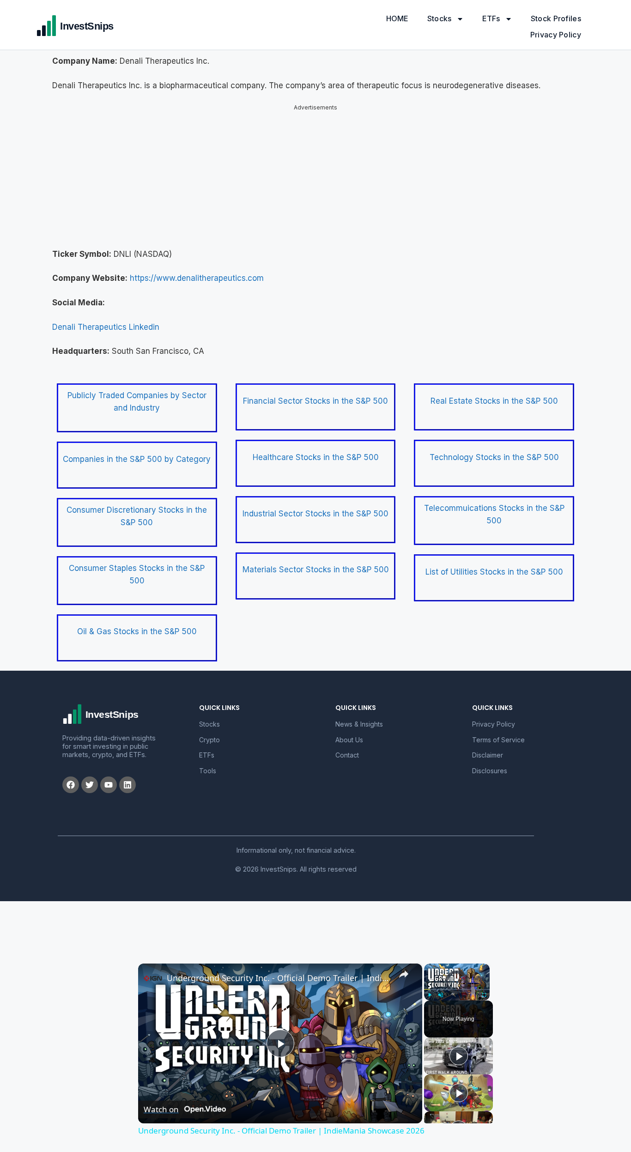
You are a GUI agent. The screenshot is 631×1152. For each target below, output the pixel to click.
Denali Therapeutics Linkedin (105, 319)
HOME (397, 18)
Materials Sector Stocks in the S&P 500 (316, 561)
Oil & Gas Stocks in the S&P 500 (137, 623)
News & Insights (359, 716)
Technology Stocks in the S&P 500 (494, 449)
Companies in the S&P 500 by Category (137, 451)
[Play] (429, 987)
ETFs (491, 18)
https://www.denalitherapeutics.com (197, 270)
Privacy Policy (555, 34)
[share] (403, 966)
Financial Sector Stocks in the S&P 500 (315, 393)
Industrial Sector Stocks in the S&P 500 (315, 505)
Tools (207, 763)
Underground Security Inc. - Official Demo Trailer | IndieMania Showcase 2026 (279, 970)
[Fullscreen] (484, 987)
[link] (153, 970)
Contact (347, 747)
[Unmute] (440, 987)
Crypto (209, 732)
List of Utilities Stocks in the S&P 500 (494, 564)
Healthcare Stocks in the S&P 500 (316, 449)
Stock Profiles (556, 18)
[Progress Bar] (457, 981)
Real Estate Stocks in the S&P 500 (494, 393)
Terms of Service (498, 732)
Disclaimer (487, 747)
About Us (349, 732)
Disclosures (489, 763)
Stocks (439, 18)
